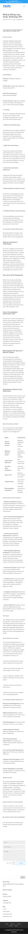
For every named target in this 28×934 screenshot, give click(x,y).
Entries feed (6, 911)
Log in (4, 909)
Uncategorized (19, 19)
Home (6, 924)
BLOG (16, 925)
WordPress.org (7, 916)
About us (12, 924)
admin (6, 19)
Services (19, 924)
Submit (21, 863)
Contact (11, 925)
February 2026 (7, 896)
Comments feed (7, 914)
